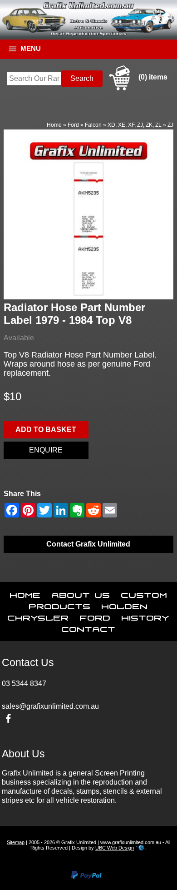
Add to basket (45, 429)
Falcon (93, 125)
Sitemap (16, 842)
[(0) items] (137, 89)
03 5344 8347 (24, 683)
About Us (81, 593)
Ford (73, 125)
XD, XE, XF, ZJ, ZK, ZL (135, 125)
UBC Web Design (114, 847)
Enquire (46, 450)
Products (60, 605)
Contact (89, 627)
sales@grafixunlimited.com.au (50, 706)
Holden (125, 605)
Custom (144, 593)
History (145, 616)
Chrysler (38, 616)
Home (54, 125)
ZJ (170, 125)
